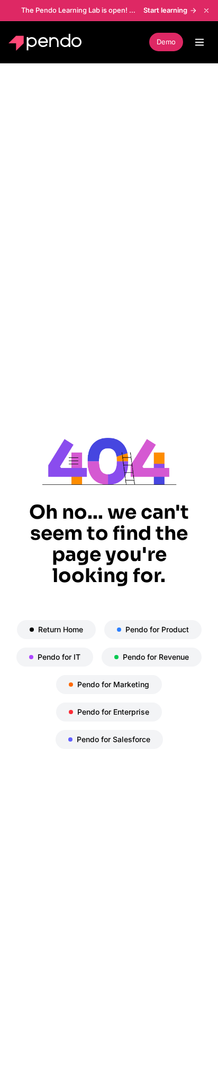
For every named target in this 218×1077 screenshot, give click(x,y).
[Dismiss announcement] (206, 10)
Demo (166, 42)
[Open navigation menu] (199, 42)
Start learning (165, 10)
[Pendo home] (47, 42)
